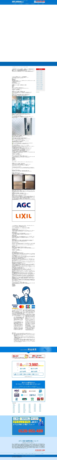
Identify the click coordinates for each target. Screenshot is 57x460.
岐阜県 (19, 405)
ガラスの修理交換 (20, 3)
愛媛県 (35, 408)
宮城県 (19, 404)
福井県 (35, 406)
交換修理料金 (15, 453)
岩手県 (35, 411)
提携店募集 (32, 453)
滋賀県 (40, 408)
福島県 (29, 406)
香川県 (14, 408)
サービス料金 (14, 3)
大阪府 (14, 406)
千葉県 (35, 404)
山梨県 (19, 411)
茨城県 (24, 404)
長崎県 (29, 407)
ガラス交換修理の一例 (26, 453)
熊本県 (35, 407)
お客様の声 (30, 453)
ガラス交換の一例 (33, 3)
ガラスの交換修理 (18, 453)
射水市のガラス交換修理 (39, 88)
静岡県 (24, 405)
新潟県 (24, 412)
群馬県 (24, 407)
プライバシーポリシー (38, 453)
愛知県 (29, 405)
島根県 (40, 411)
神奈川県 (14, 405)
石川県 (29, 408)
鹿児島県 (30, 412)
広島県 (14, 412)
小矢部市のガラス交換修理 (40, 84)
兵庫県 (19, 406)
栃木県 (24, 411)
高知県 (19, 408)
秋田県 (19, 407)
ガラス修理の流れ (27, 3)
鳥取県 (24, 408)
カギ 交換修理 (42, 453)
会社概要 (43, 3)
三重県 (35, 405)
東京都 (40, 404)
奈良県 (24, 406)
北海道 (14, 404)
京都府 (40, 405)
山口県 (14, 411)
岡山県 (29, 411)
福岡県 (40, 406)
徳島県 (19, 412)
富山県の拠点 (40, 69)
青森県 (40, 407)
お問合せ (38, 3)
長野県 (14, 407)
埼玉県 (29, 404)
